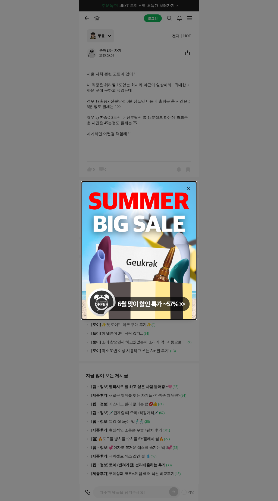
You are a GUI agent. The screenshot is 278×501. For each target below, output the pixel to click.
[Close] (188, 188)
